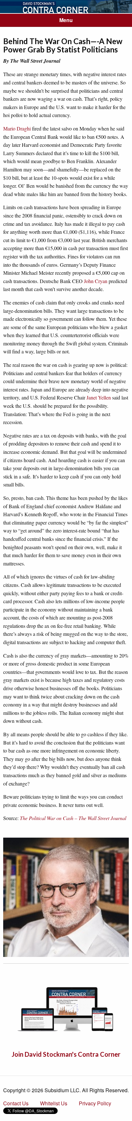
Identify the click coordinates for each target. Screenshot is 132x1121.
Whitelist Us (53, 1103)
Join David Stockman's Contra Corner (66, 1054)
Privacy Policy (95, 1103)
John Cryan (95, 281)
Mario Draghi (17, 128)
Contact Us (16, 1103)
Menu (66, 20)
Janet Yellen (99, 397)
